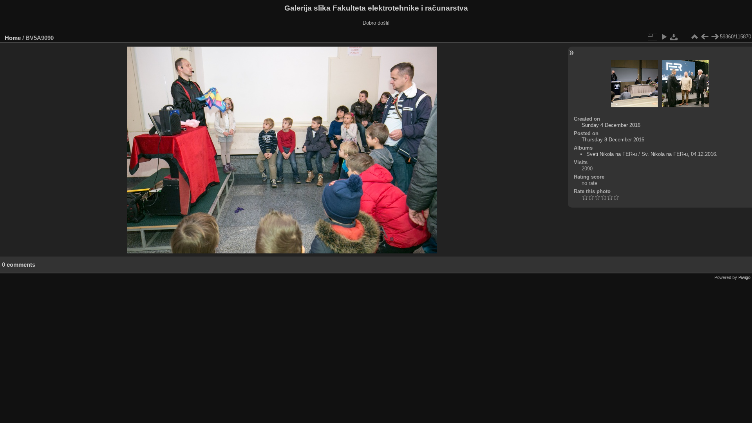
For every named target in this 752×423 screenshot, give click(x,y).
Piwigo (744, 277)
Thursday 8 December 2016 (613, 140)
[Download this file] (674, 37)
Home (13, 37)
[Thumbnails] (694, 37)
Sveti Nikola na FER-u (611, 154)
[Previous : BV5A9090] (705, 37)
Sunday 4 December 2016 (611, 125)
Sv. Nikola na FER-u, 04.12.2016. (680, 154)
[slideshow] (664, 37)
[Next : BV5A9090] (715, 37)
